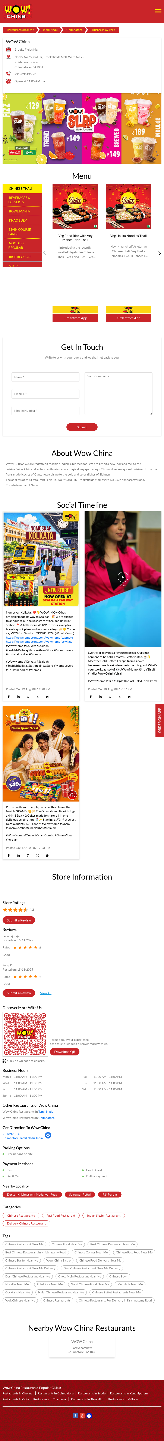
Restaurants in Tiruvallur (87, 1399)
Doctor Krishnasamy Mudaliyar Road (32, 1194)
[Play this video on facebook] (123, 579)
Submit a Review (19, 920)
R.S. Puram (109, 1194)
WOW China (82, 1341)
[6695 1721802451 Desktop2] (159, 720)
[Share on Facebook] (8, 697)
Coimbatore (74, 29)
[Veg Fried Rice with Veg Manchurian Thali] (75, 206)
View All (45, 993)
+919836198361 (26, 74)
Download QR (64, 1052)
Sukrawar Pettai (80, 1194)
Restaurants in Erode (91, 1393)
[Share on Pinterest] (28, 697)
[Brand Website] (88, 1416)
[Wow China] (17, 11)
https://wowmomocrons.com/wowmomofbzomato (39, 637)
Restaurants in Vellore (123, 1399)
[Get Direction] (48, 1137)
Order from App (75, 318)
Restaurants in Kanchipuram (129, 1393)
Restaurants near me (20, 29)
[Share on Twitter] (37, 697)
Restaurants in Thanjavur (49, 1399)
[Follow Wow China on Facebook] (75, 1416)
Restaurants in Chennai (18, 1393)
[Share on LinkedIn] (18, 697)
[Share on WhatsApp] (47, 697)
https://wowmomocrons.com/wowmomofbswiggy (39, 642)
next (158, 253)
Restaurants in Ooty (16, 1399)
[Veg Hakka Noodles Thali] (128, 206)
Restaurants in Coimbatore (55, 1393)
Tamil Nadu (50, 29)
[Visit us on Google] (82, 1416)
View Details (75, 310)
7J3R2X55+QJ (12, 1134)
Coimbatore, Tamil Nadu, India (23, 1138)
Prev (44, 253)
